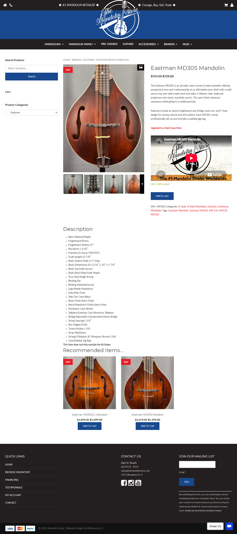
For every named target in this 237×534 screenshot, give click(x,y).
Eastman (88, 60)
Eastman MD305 (199, 211)
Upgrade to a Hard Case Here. (166, 128)
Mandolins (53, 44)
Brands (169, 44)
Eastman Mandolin (178, 211)
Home (66, 60)
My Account (13, 495)
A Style (182, 207)
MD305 (155, 214)
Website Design (74, 528)
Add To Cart (89, 426)
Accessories (147, 44)
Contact (10, 503)
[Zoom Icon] (140, 67)
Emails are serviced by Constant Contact (203, 511)
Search (31, 76)
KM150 (223, 211)
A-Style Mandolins (196, 207)
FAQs (186, 44)
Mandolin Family (81, 44)
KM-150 (213, 211)
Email (182, 472)
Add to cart (162, 196)
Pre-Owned (109, 44)
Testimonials (13, 487)
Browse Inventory (17, 472)
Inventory (223, 207)
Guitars (128, 44)
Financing (12, 480)
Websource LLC (95, 528)
